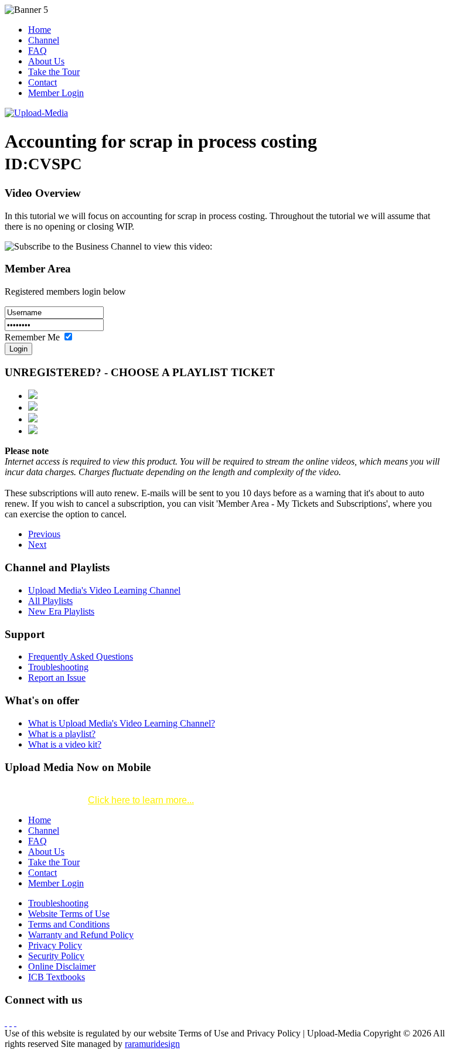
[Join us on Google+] (15, 1023)
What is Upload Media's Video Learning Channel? (121, 723)
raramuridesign (152, 1044)
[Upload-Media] (36, 113)
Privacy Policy (55, 945)
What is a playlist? (62, 734)
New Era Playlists (61, 611)
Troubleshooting (58, 667)
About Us (46, 61)
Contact (42, 82)
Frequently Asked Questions (80, 656)
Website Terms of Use (69, 914)
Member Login (56, 93)
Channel (43, 40)
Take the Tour (54, 72)
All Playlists (50, 601)
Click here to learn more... (141, 800)
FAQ (37, 51)
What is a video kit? (64, 744)
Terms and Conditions (69, 924)
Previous (44, 534)
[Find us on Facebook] (6, 1023)
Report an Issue (57, 678)
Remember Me (33, 337)
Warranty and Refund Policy (81, 935)
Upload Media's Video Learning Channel (104, 590)
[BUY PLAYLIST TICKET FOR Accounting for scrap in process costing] (33, 396)
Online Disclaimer (62, 966)
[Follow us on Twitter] (10, 1023)
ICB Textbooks (56, 977)
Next (37, 545)
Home (39, 30)
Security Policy (56, 956)
